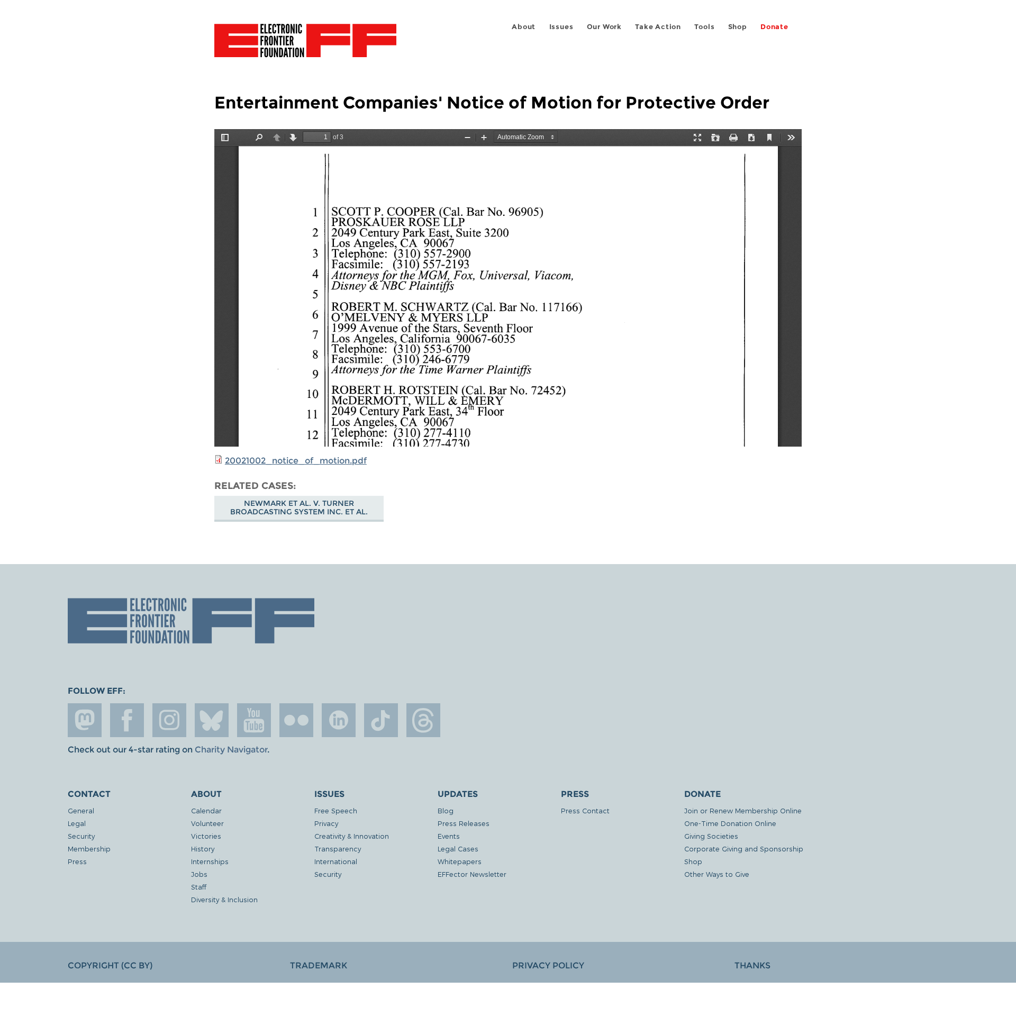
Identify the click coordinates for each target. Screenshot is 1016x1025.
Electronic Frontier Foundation (305, 46)
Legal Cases (458, 848)
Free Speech (335, 810)
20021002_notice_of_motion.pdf (296, 461)
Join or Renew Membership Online (743, 810)
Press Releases (463, 823)
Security (81, 836)
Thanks (752, 965)
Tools (704, 27)
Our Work (604, 27)
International (335, 861)
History (202, 848)
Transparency (337, 848)
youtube (254, 720)
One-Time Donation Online (730, 823)
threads (423, 720)
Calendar (206, 810)
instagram (169, 720)
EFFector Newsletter (472, 874)
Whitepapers (460, 861)
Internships (210, 861)
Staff (198, 887)
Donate (774, 27)
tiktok (381, 720)
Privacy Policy (548, 965)
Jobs (199, 874)
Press (77, 861)
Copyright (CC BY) (110, 965)
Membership (89, 848)
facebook (127, 720)
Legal (77, 823)
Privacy (326, 823)
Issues (561, 27)
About (524, 27)
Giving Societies (711, 836)
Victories (206, 836)
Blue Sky (212, 720)
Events (449, 836)
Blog (445, 810)
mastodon (85, 720)
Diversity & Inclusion (224, 899)
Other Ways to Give (716, 874)
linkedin (339, 720)
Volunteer (207, 823)
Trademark (318, 965)
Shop (737, 27)
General (81, 810)
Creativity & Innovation (351, 836)
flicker (296, 720)
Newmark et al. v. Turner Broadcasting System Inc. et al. (299, 507)
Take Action (658, 27)
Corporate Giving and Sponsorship (743, 848)
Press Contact (585, 810)
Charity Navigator (231, 750)
